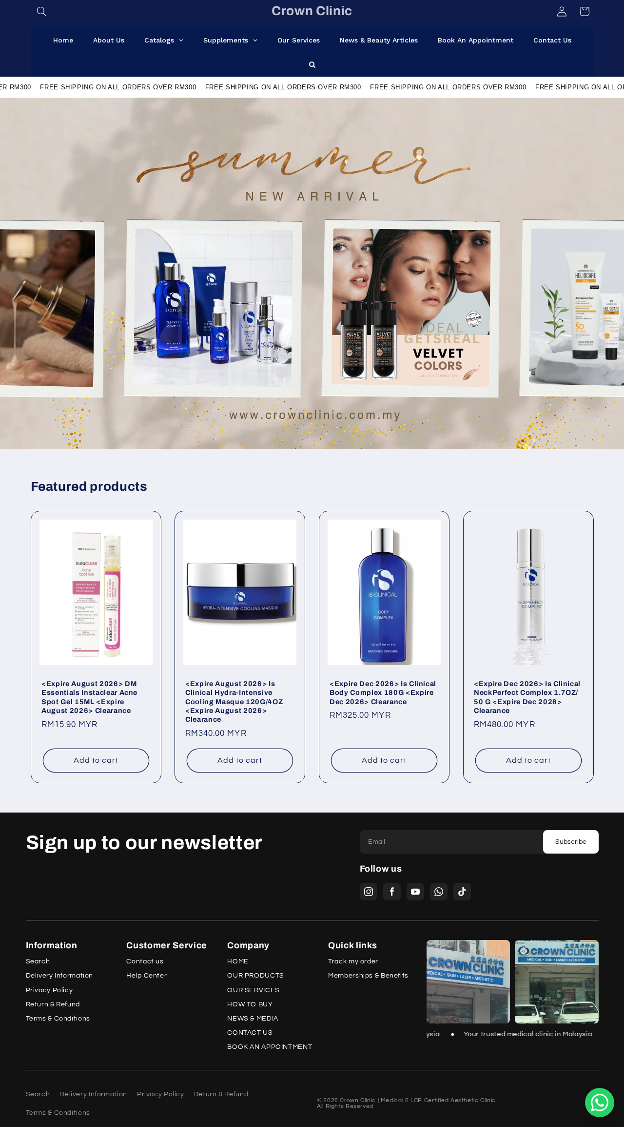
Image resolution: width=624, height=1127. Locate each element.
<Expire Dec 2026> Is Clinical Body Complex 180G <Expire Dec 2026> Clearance (383, 692)
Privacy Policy (49, 990)
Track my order (353, 961)
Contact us (144, 961)
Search (38, 961)
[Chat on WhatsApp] (599, 1102)
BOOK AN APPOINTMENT (269, 1047)
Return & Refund (53, 1004)
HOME (238, 961)
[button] (42, 11)
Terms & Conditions (58, 1019)
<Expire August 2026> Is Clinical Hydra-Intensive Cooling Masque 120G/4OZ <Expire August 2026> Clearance (234, 701)
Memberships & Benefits (368, 976)
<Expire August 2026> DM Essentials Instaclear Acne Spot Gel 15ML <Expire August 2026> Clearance (89, 696)
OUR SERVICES (253, 990)
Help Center (146, 976)
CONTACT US (250, 1033)
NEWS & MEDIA (252, 1019)
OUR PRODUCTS (255, 976)
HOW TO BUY (250, 1004)
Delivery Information (60, 976)
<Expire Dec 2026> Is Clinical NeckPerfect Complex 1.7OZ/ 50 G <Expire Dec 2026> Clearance (527, 696)
